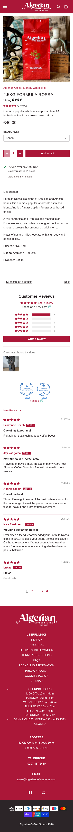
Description (10, 191)
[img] (11, 419)
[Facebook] (30, 792)
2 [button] (32, 591)
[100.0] (26, 389)
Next (67, 281)
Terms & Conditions (37, 655)
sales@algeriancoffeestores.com (36, 779)
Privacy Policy (36, 670)
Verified (34, 400)
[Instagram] (43, 792)
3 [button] (37, 591)
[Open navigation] (5, 6)
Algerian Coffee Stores (17, 87)
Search (36, 639)
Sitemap (37, 680)
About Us (37, 645)
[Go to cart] (66, 6)
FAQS (36, 660)
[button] (10, 105)
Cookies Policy (36, 675)
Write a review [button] (36, 339)
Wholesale (39, 87)
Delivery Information (36, 650)
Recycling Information (36, 665)
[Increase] (20, 153)
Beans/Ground (11, 131)
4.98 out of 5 (45, 303)
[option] (36, 49)
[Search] (58, 6)
